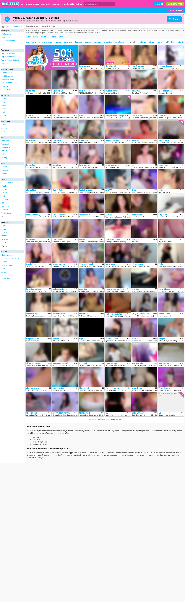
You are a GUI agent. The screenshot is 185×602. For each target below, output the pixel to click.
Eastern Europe (7, 265)
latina (151, 42)
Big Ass (4, 193)
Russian (4, 232)
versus (88, 42)
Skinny (3, 125)
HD (2, 203)
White (3, 98)
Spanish (4, 229)
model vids (69, 4)
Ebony (3, 102)
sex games (56, 4)
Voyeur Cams (6, 213)
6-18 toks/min (6, 72)
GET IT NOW (63, 64)
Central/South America (10, 258)
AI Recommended (8, 41)
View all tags (5, 278)
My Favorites (6, 34)
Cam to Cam (6, 89)
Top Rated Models (8, 53)
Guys (61, 36)
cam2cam (119, 42)
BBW (3, 131)
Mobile (4, 186)
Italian (3, 242)
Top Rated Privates (8, 57)
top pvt (97, 42)
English (4, 225)
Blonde (4, 167)
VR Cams (4, 199)
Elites (35, 36)
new (34, 42)
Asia (3, 268)
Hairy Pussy (5, 206)
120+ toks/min (6, 83)
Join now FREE (175, 4)
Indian (3, 115)
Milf (2, 154)
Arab (3, 112)
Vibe (3, 44)
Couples (44, 36)
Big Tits (4, 189)
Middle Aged (6, 147)
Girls (28, 36)
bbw (173, 42)
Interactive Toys (7, 182)
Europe (4, 262)
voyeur (58, 42)
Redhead (4, 173)
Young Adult (5, 144)
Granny (4, 157)
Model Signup (176, 10)
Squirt (3, 196)
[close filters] (22, 27)
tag (22, 4)
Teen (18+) (5, 140)
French (4, 236)
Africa (3, 272)
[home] (10, 4)
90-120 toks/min (7, 79)
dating (79, 4)
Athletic (4, 128)
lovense (78, 42)
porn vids (45, 4)
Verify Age (174, 19)
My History (5, 37)
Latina (3, 105)
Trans (53, 36)
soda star (68, 42)
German (4, 239)
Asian (3, 109)
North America (7, 255)
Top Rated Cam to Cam (10, 60)
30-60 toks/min (7, 76)
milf (166, 42)
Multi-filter (16, 27)
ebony (143, 42)
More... (4, 216)
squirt (159, 42)
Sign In (159, 4)
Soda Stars (5, 63)
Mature (4, 151)
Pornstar (4, 210)
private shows (32, 4)
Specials (4, 86)
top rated (107, 42)
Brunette (4, 170)
